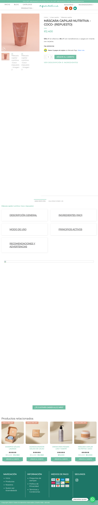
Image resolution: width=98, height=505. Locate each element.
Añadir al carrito (65, 57)
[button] (75, 8)
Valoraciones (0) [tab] (55, 201)
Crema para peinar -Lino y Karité (61, 448)
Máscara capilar (66, 17)
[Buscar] (66, 8)
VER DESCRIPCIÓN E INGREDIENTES (61, 62)
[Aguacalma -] (49, 6)
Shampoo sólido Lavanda (12, 448)
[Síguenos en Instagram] (77, 480)
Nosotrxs (9, 485)
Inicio (7, 4)
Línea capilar (54, 17)
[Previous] (4, 32)
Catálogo (27, 4)
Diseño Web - (42, 502)
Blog (16, 4)
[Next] (36, 32)
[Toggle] (6, 215)
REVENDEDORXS (85, 5)
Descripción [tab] (40, 201)
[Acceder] (70, 8)
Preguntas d (34, 478)
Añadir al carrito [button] (12, 459)
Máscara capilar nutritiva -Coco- (85, 448)
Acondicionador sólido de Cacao (36, 448)
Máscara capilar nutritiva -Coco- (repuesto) (17, 206)
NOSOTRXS (68, 5)
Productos (26, 8)
